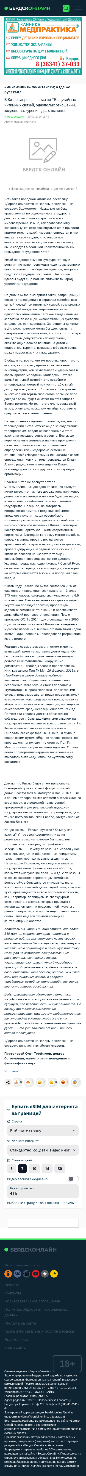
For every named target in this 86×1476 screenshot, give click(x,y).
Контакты (12, 1293)
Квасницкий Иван (25, 122)
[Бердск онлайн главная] (30, 1249)
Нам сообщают (14, 116)
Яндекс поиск (16, 1339)
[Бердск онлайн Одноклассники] (8, 1274)
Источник (11, 1071)
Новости (11, 1285)
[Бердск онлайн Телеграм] (26, 1274)
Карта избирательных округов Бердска (39, 1331)
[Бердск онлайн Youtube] (35, 1274)
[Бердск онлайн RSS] (54, 1274)
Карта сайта (15, 1347)
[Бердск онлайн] (27, 8)
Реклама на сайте (20, 1323)
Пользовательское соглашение (32, 1301)
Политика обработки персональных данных (36, 1312)
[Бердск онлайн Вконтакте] (17, 1274)
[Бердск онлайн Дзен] (45, 1274)
